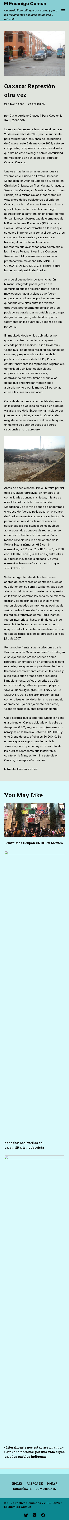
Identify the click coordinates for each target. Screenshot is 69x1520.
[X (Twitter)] (34, 1515)
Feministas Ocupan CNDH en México (33, 843)
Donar (52, 1483)
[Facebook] (43, 1515)
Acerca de (34, 1483)
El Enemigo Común (25, 3)
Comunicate (45, 1489)
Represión (38, 104)
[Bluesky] (26, 1515)
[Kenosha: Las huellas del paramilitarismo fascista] (34, 994)
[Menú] (63, 10)
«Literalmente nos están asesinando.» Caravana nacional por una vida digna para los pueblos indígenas (34, 1451)
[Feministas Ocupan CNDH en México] (34, 820)
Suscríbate (22, 1489)
